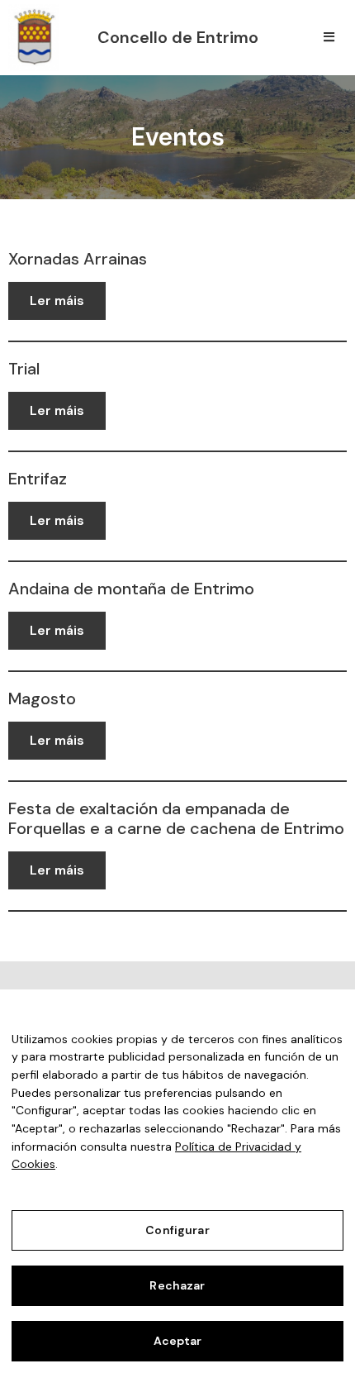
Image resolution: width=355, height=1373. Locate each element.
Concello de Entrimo (177, 37)
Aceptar (178, 1340)
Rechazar (177, 1285)
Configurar (177, 1230)
